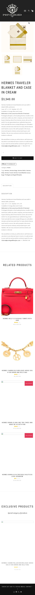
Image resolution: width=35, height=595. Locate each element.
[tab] (7, 186)
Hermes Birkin (22, 170)
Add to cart (18, 158)
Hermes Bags (13, 170)
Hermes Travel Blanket (20, 173)
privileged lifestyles (16, 175)
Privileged (7, 175)
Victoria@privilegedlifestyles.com (10, 146)
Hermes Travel (9, 173)
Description (7, 185)
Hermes (7, 170)
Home (8, 167)
